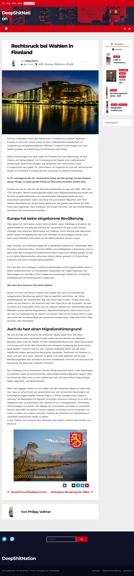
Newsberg (41, 571)
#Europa (49, 64)
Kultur (122, 73)
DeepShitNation (19, 558)
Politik (116, 57)
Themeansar (54, 571)
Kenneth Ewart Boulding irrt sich (28, 492)
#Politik (70, 64)
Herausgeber (111, 122)
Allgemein (123, 70)
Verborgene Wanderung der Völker (70, 492)
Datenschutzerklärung (112, 571)
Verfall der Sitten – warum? (123, 84)
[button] (125, 28)
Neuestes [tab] (118, 44)
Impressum (127, 571)
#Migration (59, 64)
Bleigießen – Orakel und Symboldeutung (119, 110)
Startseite (96, 571)
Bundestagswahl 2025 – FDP (118, 94)
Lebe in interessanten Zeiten (120, 63)
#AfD (41, 64)
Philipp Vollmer (31, 61)
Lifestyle (122, 104)
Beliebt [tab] (118, 49)
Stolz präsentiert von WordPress (15, 571)
